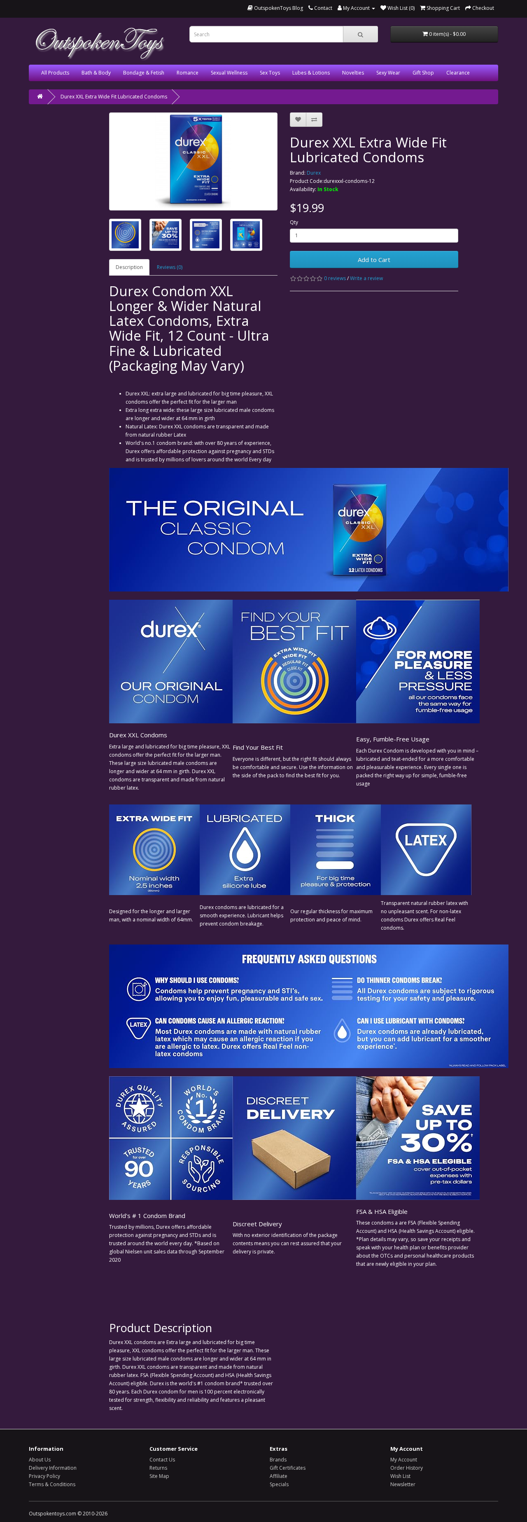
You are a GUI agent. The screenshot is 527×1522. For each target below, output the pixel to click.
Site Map (159, 1476)
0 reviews (335, 278)
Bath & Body (96, 72)
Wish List (400, 1476)
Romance (187, 72)
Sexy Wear (388, 72)
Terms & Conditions (52, 1484)
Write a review (366, 278)
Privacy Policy (44, 1476)
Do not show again (113, 1506)
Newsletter (402, 1484)
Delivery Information (53, 1467)
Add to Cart (374, 259)
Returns (158, 1467)
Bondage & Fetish (143, 72)
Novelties (353, 72)
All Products (55, 72)
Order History (406, 1467)
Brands (278, 1459)
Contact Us (162, 1459)
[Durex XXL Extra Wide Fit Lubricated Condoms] (193, 161)
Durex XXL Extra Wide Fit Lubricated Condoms (114, 96)
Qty (294, 222)
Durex (314, 172)
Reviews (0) (169, 267)
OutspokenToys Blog (278, 8)
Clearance (458, 72)
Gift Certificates (287, 1467)
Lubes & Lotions (311, 72)
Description (129, 267)
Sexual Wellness (229, 72)
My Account (403, 1459)
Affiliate (278, 1476)
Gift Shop (423, 72)
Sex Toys (270, 72)
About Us (40, 1459)
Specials (279, 1484)
